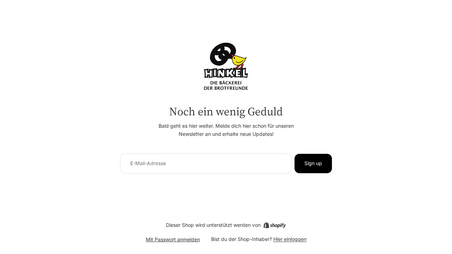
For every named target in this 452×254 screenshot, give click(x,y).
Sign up (313, 163)
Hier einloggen (290, 239)
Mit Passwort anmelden (173, 239)
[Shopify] (274, 225)
